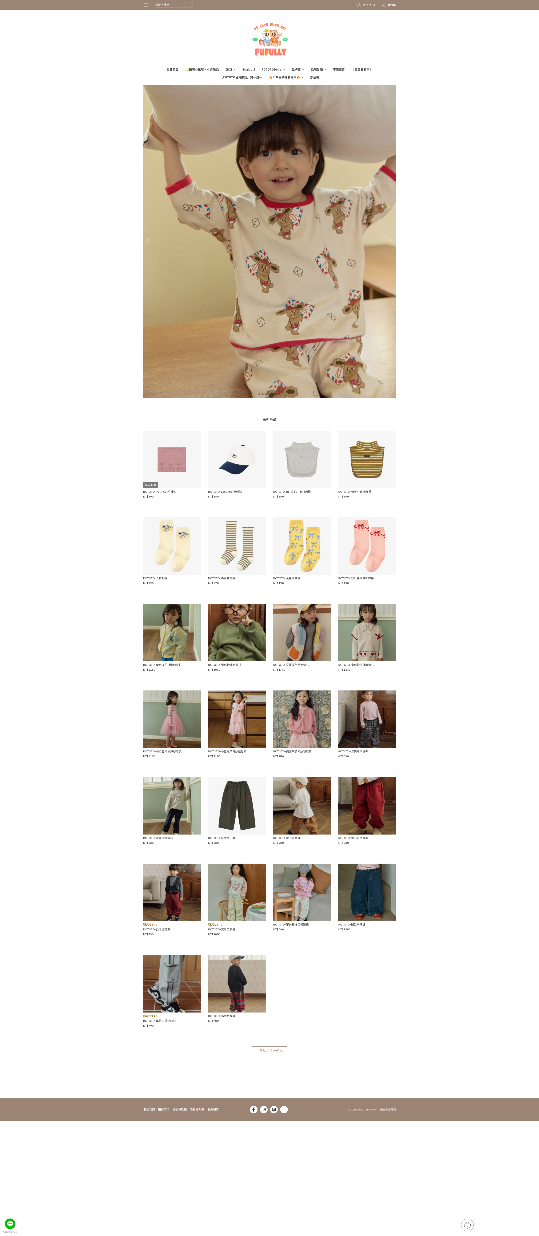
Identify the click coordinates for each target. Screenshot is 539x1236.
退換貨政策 (180, 1109)
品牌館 (296, 69)
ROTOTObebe (271, 69)
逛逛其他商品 (269, 1050)
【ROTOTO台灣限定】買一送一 (241, 77)
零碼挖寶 (339, 69)
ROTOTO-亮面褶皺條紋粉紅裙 (292, 751)
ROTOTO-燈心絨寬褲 (286, 838)
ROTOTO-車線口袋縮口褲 (159, 1021)
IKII (229, 69)
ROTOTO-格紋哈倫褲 (221, 1016)
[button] (259, 394)
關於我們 (149, 1109)
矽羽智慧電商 (388, 1109)
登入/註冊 (369, 5)
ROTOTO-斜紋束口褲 (221, 838)
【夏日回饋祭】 (362, 69)
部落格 (314, 77)
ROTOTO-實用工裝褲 (221, 929)
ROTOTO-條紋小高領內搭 (354, 492)
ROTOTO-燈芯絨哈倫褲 (353, 838)
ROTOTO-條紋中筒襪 (221, 578)
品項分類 (317, 69)
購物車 (389, 5)
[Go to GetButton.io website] (10, 1232)
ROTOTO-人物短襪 (155, 578)
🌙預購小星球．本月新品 (202, 69)
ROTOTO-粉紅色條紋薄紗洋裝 (162, 751)
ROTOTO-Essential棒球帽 (225, 492)
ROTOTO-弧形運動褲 (156, 929)
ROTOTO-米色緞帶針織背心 (356, 665)
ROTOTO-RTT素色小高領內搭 (292, 492)
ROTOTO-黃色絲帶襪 (286, 578)
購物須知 (163, 1109)
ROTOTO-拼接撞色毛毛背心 (291, 665)
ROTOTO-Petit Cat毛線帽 (159, 492)
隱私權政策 (197, 1109)
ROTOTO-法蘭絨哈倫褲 (353, 751)
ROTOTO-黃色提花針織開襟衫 (162, 665)
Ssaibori (248, 69)
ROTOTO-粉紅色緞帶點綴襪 (356, 578)
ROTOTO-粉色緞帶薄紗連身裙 (227, 751)
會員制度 (213, 1109)
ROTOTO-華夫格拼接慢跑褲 (291, 924)
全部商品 (173, 69)
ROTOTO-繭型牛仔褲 (351, 924)
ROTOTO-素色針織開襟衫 (224, 665)
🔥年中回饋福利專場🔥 (285, 77)
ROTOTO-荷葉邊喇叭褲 (158, 838)
